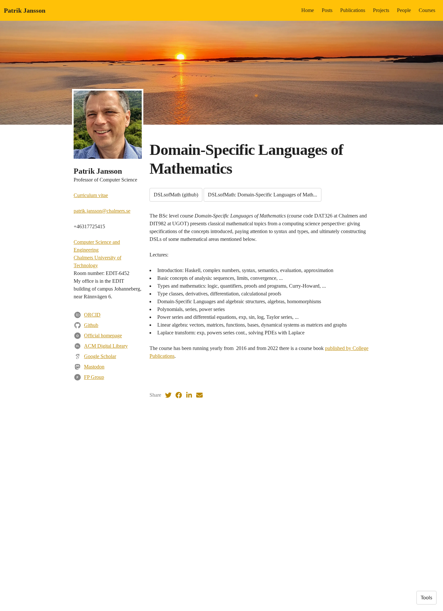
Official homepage (103, 335)
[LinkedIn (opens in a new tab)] (189, 395)
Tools (426, 597)
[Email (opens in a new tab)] (199, 395)
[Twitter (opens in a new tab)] (168, 395)
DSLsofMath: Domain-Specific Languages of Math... (262, 194)
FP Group (94, 377)
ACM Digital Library (106, 346)
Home (307, 10)
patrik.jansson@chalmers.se (102, 211)
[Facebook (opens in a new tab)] (178, 395)
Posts (327, 10)
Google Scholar (100, 356)
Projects (381, 10)
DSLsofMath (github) (176, 194)
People (404, 10)
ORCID (92, 315)
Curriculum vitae (91, 195)
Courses (427, 10)
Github (91, 325)
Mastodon (94, 366)
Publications (352, 10)
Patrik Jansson (24, 10)
